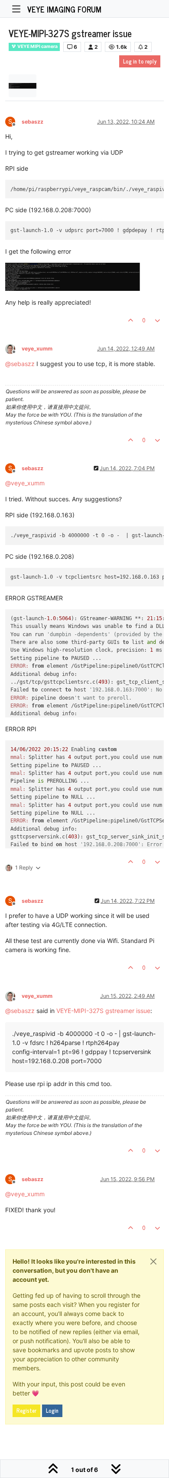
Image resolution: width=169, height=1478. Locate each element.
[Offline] (13, 348)
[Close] (153, 1261)
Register (26, 1410)
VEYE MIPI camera (37, 46)
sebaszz (32, 121)
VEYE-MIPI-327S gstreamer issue (103, 1010)
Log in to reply (139, 61)
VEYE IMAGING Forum (64, 9)
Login (52, 1410)
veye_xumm (37, 348)
